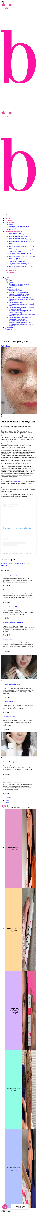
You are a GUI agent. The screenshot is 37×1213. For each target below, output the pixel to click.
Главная (9, 220)
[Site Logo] (4, 807)
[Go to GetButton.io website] (5, 1211)
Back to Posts (5, 346)
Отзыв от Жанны (8, 701)
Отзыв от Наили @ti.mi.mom (11, 762)
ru (14, 107)
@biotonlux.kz (12, 428)
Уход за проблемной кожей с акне (19, 236)
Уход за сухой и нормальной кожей (20, 240)
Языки (8, 218)
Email (27, 563)
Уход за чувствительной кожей (18, 235)
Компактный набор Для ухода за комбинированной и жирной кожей (20, 264)
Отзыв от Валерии (8, 590)
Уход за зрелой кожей (16, 233)
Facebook (4, 563)
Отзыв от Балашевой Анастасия (12, 607)
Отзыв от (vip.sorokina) (10, 575)
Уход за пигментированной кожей (19, 238)
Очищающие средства (16, 228)
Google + (22, 563)
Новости (7, 799)
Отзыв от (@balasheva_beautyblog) (13, 622)
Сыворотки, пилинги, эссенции (19, 226)
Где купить (10, 272)
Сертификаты (11, 270)
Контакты (8, 797)
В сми (7, 800)
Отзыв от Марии (8, 639)
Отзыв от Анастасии (9, 779)
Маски (11, 287)
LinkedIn (16, 563)
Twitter (10, 563)
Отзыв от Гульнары (9, 716)
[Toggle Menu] (2, 2)
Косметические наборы (14, 231)
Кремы (11, 224)
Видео (7, 802)
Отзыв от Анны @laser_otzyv (11, 684)
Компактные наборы (15, 245)
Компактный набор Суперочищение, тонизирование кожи (20, 254)
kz (15, 108)
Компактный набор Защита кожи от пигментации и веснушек (20, 260)
